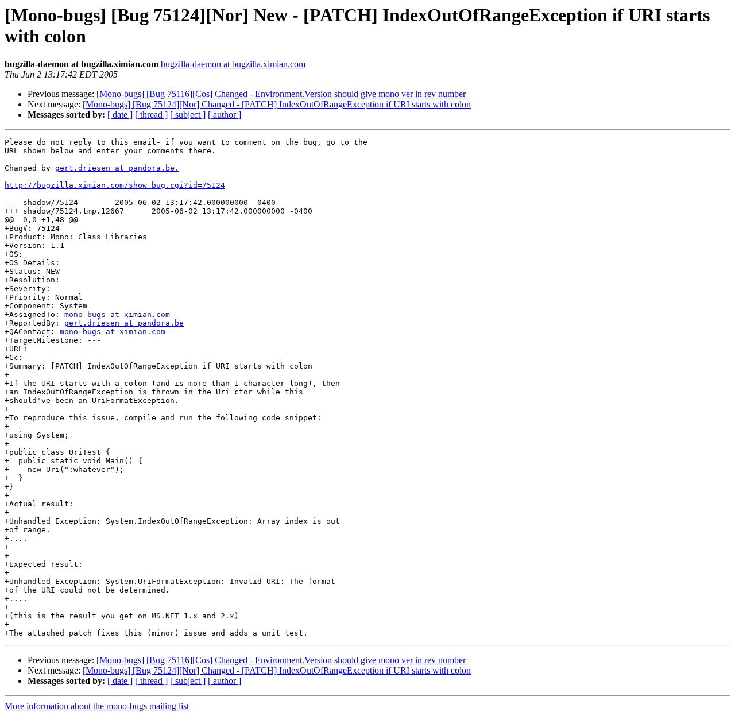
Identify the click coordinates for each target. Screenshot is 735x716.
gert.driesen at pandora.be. (117, 168)
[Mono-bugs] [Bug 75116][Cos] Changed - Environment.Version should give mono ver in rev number (281, 94)
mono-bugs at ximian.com (117, 314)
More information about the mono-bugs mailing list (97, 706)
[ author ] (224, 114)
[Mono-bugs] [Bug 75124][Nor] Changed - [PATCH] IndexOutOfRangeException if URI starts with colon (277, 104)
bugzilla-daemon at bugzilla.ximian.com (233, 64)
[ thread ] (151, 114)
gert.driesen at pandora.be (124, 323)
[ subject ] (188, 114)
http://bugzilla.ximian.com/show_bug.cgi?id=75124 (115, 185)
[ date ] (120, 114)
